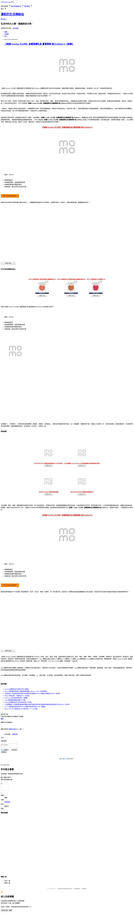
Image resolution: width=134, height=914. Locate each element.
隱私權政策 (77, 888)
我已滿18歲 (4, 910)
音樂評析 (15, 734)
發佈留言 (3, 752)
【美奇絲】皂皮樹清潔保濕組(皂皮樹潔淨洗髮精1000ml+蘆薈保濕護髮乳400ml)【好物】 (32, 693)
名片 (5, 36)
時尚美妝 (16, 28)
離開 (10, 910)
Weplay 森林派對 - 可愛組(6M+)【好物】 (17, 695)
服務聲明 (84, 888)
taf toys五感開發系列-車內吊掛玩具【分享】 (18, 702)
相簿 (5, 32)
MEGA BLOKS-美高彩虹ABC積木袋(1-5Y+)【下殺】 (21, 709)
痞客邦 (11, 729)
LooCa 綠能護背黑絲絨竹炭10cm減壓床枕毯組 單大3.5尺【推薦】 (25, 706)
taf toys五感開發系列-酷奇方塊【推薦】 (16, 689)
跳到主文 (4, 19)
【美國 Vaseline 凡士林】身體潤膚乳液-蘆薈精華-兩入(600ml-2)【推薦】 (39, 44)
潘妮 (2, 718)
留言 (14, 729)
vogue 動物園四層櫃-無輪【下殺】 (15, 700)
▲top (2, 737)
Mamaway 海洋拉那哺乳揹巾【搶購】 (16, 698)
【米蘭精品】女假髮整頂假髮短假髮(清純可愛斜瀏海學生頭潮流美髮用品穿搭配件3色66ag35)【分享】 (37, 704)
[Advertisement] (67, 843)
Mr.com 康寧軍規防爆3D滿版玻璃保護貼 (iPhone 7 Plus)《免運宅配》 (26, 691)
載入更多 (3, 741)
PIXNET (53, 888)
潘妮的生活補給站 (12, 14)
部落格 (6, 34)
